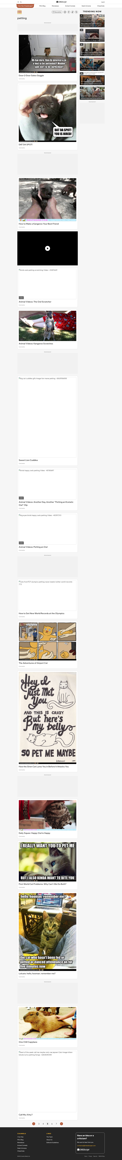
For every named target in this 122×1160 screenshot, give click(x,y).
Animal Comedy (22, 1145)
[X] (76, 12)
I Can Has (20, 1137)
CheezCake (20, 1151)
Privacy (90, 1156)
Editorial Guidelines (52, 1142)
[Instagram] (64, 12)
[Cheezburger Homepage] (61, 2)
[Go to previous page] (33, 1123)
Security (95, 1156)
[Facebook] (68, 12)
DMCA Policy (102, 1156)
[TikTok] (72, 12)
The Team (49, 1137)
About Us (49, 1140)
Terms (85, 1156)
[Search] (21, 2)
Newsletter (58, 12)
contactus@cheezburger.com (86, 1145)
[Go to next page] (61, 1123)
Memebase (20, 1142)
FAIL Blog (20, 1140)
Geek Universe (22, 1148)
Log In (103, 2)
